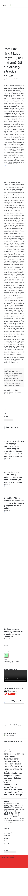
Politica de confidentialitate (7, 857)
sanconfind (9, 820)
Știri (4, 46)
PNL (11, 817)
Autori (2, 859)
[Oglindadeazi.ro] (14, 5)
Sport (5, 842)
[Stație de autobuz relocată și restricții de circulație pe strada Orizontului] (14, 512)
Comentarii (6, 651)
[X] (0, 869)
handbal (17, 815)
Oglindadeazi (7, 79)
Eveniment (6, 837)
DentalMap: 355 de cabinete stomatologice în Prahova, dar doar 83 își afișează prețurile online (14, 503)
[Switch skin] (26, 5)
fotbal (8, 815)
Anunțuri (6, 843)
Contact (3, 862)
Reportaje (6, 838)
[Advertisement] (14, 28)
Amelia (5, 659)
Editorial (5, 833)
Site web (6, 416)
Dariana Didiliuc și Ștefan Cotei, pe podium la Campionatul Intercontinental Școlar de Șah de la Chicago (13, 477)
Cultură (5, 840)
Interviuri (6, 835)
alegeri (6, 803)
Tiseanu (21, 820)
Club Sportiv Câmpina (13, 806)
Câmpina (12, 812)
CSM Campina (12, 811)
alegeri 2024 (12, 803)
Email (5, 413)
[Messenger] (1, 869)
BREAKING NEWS (8, 832)
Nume (5, 409)
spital (15, 820)
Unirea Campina (8, 822)
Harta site (3, 860)
